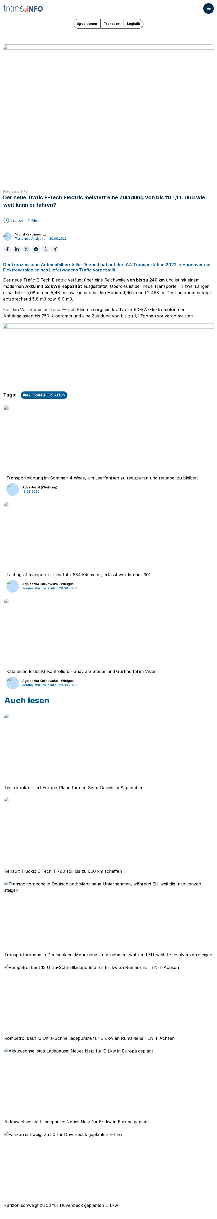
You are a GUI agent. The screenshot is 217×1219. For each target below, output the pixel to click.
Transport (112, 24)
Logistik (133, 24)
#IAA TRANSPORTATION (44, 395)
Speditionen (87, 24)
